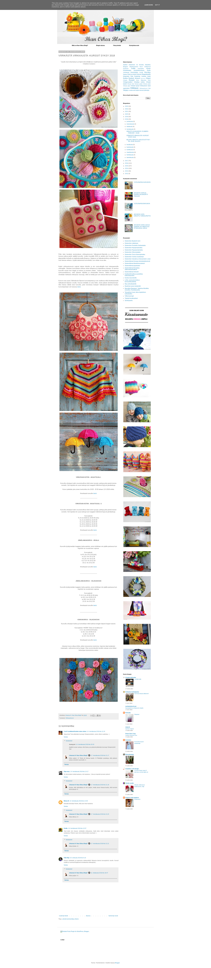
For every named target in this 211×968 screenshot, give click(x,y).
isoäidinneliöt (132, 90)
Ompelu (125, 80)
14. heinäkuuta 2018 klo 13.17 (79, 771)
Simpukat (136, 714)
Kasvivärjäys (134, 72)
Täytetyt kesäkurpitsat (131, 298)
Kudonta (137, 76)
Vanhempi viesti (113, 916)
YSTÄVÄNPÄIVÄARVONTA (142, 203)
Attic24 (127, 727)
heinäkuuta (130, 129)
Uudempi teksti (63, 916)
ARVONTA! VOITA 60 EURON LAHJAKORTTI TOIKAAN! (141, 194)
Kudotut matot (146, 76)
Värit (149, 88)
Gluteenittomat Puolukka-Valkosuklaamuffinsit (132, 268)
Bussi (141, 66)
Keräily (141, 72)
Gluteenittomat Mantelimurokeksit (135, 263)
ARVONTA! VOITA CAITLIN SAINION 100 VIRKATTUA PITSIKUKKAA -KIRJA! (142, 226)
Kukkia (125, 78)
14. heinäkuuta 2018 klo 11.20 (96, 731)
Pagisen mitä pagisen (132, 797)
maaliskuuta (130, 152)
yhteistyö (146, 90)
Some (137, 80)
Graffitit (133, 68)
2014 (126, 168)
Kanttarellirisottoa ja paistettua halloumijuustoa (134, 274)
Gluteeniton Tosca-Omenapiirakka (135, 254)
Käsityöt (131, 78)
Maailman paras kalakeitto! (133, 286)
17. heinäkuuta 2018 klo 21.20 (100, 814)
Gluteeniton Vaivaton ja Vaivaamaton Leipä (137, 259)
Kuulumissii (137, 799)
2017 (126, 160)
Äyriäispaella (129, 300)
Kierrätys (147, 72)
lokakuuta (130, 126)
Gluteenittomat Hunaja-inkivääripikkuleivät (137, 261)
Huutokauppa (127, 70)
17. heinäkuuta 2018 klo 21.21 (100, 843)
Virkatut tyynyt (135, 86)
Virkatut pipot (126, 85)
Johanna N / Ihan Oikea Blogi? (78, 755)
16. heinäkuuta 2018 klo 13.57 (77, 828)
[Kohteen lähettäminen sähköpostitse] (91, 715)
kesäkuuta (130, 144)
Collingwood (147, 66)
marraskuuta (130, 124)
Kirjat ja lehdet (131, 74)
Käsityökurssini (134, 45)
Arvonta (141, 65)
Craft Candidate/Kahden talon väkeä (75, 731)
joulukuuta (130, 121)
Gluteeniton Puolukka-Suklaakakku (135, 245)
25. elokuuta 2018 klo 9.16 (78, 858)
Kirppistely (126, 76)
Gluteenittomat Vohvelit (131, 272)
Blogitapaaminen (134, 66)
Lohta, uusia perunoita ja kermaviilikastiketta (132, 280)
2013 (126, 171)
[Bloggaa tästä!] (93, 715)
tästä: (95, 493)
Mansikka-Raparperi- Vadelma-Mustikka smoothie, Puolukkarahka (137, 289)
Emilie (66, 828)
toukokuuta (130, 147)
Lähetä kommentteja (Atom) (70, 919)
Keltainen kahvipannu (132, 692)
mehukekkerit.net (130, 706)
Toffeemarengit (129, 296)
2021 (126, 111)
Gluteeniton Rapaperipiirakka (133, 247)
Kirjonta (139, 74)
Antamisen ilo (133, 65)
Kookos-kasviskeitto (131, 278)
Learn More (148, 5)
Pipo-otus (67, 771)
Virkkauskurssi (70, 718)
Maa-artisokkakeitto (130, 284)
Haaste (148, 68)
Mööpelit (137, 78)
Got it (157, 5)
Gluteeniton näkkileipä (131, 243)
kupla (137, 90)
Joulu (149, 70)
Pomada (128, 713)
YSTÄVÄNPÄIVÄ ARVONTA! (142, 182)
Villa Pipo (66, 858)
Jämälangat (126, 72)
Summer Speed (129, 728)
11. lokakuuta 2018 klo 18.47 (99, 873)
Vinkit (149, 80)
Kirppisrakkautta (130, 677)
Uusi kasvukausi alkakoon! (141, 693)
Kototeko (128, 740)
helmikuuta (130, 155)
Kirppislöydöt (146, 74)
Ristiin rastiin (129, 783)
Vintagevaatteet (127, 82)
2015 (126, 166)
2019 (126, 116)
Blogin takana (100, 45)
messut (141, 90)
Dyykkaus (126, 68)
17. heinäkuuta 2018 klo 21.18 (100, 785)
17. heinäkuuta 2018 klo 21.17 (100, 755)
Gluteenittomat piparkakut (132, 265)
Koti (132, 76)
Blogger (117, 963)
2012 (126, 173)
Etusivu (88, 916)
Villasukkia (143, 80)
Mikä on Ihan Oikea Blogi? (80, 45)
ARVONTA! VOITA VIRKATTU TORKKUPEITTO (142, 215)
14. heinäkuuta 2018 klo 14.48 (79, 801)
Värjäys (125, 90)
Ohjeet (148, 78)
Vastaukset (69, 741)
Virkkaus (134, 88)
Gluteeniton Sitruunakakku (133, 252)
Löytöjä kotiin (137, 679)
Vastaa (66, 737)
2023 (126, 106)
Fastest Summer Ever (131, 735)
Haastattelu (141, 68)
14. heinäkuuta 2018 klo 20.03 (85, 744)
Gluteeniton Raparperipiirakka (134, 250)
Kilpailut (125, 74)
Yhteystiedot (117, 45)
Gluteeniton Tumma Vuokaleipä (134, 256)
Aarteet (125, 65)
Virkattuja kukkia (139, 82)
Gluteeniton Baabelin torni (132, 241)
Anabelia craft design (132, 769)
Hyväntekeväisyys (139, 70)
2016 (126, 163)
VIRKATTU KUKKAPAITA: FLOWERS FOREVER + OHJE (137, 132)
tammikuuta (130, 157)
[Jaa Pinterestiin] (100, 715)
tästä (79, 287)
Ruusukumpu (129, 754)
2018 (126, 119)
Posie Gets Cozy (130, 733)
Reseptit (132, 80)
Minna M (66, 801)
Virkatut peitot (147, 84)
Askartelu (148, 65)
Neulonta (143, 78)
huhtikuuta (130, 149)
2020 (126, 114)
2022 (126, 109)
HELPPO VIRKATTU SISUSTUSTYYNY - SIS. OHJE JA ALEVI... (138, 140)
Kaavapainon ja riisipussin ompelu (134, 708)
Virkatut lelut (130, 84)
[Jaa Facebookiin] (98, 715)
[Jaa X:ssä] (96, 715)
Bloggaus (125, 66)
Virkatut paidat (138, 84)
